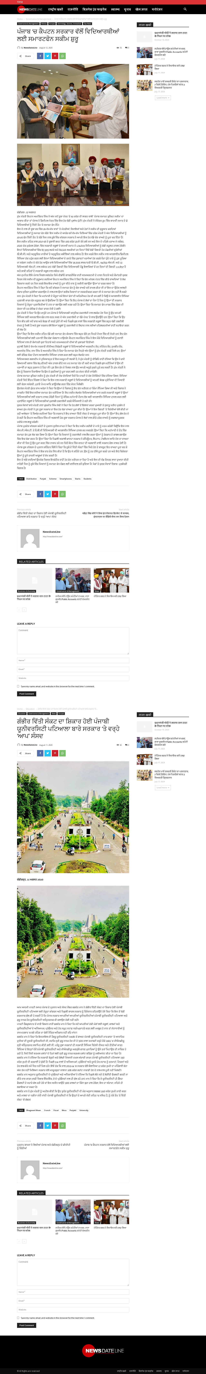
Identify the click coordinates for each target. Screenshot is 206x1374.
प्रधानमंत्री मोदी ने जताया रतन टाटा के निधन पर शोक (34, 597)
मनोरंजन (157, 9)
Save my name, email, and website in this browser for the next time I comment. (57, 686)
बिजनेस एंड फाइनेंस (95, 9)
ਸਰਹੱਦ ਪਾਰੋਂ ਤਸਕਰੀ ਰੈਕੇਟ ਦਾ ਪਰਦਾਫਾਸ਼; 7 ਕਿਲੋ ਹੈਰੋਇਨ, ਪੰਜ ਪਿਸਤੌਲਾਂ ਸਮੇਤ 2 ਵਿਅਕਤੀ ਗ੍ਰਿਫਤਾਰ (171, 84)
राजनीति (73, 9)
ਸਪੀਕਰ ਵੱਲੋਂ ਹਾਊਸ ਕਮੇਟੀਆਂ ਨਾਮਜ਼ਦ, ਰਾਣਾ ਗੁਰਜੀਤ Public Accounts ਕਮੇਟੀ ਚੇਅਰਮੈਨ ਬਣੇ (72, 599)
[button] (185, 9)
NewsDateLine (30, 47)
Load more (162, 97)
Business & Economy (26, 591)
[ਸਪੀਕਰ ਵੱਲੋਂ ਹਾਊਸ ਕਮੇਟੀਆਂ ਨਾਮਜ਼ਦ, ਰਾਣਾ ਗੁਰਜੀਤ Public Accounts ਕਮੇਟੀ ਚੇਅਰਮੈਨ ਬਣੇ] (73, 580)
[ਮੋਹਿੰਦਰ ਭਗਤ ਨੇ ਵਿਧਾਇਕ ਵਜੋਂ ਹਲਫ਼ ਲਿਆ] (111, 580)
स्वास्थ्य (115, 9)
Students (87, 479)
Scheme (52, 479)
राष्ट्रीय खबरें (55, 9)
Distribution (31, 479)
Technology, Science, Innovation (69, 24)
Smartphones (66, 479)
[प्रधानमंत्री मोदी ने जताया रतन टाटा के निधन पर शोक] (34, 580)
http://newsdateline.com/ (52, 536)
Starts (77, 479)
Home (20, 19)
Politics (44, 24)
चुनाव (127, 9)
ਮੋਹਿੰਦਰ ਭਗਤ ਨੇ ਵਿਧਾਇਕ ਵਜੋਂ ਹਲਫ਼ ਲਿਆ (110, 596)
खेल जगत (141, 9)
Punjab (52, 24)
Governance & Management (38, 19)
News (97, 591)
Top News (87, 24)
